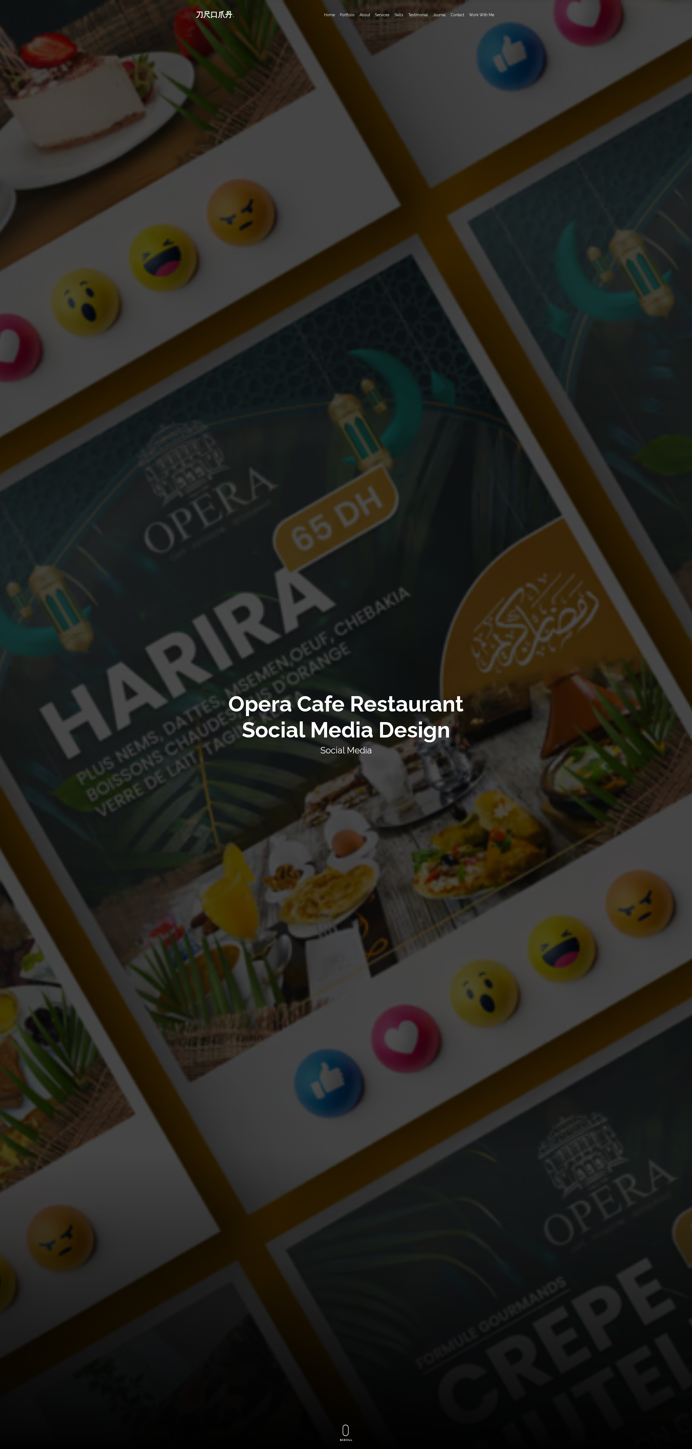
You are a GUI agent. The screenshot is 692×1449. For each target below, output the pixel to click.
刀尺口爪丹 (215, 14)
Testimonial (418, 15)
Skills (398, 15)
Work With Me (481, 15)
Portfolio (347, 15)
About (365, 15)
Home (329, 15)
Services (382, 15)
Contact (457, 15)
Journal (439, 15)
